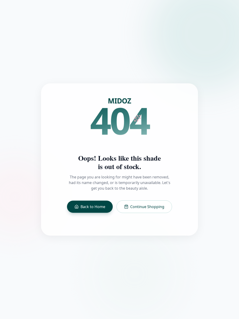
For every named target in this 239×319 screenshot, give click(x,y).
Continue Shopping (147, 206)
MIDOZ (119, 101)
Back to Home (93, 206)
